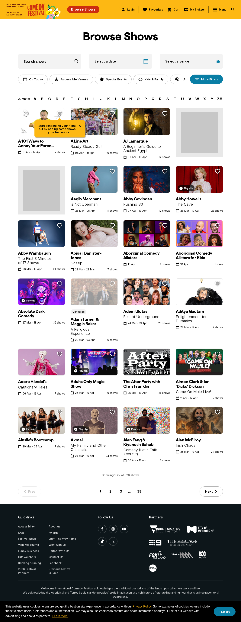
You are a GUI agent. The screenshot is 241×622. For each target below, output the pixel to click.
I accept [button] (225, 611)
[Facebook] (102, 529)
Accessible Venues (74, 79)
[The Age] (185, 543)
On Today (36, 79)
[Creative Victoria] (168, 529)
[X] (113, 541)
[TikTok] (102, 541)
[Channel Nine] (158, 543)
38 (139, 491)
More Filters (209, 79)
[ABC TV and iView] (205, 555)
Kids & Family (154, 79)
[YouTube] (124, 529)
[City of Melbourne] (203, 529)
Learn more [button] (60, 616)
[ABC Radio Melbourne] (155, 568)
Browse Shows (83, 9)
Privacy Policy (142, 606)
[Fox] (160, 555)
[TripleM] (185, 555)
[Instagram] (113, 529)
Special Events (116, 79)
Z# (219, 99)
